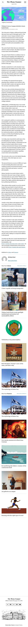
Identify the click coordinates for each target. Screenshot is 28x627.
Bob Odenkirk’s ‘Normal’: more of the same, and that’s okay (12, 364)
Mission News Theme (9, 625)
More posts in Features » (21, 393)
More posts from (12, 260)
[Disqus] (14, 537)
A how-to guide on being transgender (12, 288)
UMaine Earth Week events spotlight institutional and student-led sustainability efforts (12, 314)
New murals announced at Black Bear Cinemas (12, 441)
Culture (9, 252)
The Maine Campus (14, 2)
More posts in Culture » (21, 265)
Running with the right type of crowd (12, 515)
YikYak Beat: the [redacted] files (11, 339)
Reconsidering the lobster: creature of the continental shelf (14, 466)
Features (16, 252)
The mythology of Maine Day (10, 389)
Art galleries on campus (8, 491)
